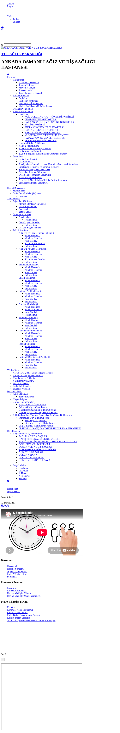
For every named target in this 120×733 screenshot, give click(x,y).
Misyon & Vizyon (27, 87)
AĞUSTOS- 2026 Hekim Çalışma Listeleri (33, 373)
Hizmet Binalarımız (16, 188)
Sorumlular (18, 156)
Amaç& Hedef (25, 90)
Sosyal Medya (19, 465)
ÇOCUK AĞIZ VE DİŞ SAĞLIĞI (35, 447)
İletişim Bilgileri (20, 394)
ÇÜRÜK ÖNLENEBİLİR (31, 457)
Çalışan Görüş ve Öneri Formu (33, 407)
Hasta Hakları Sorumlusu (30, 177)
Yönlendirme (13, 370)
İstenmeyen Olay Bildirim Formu (34, 418)
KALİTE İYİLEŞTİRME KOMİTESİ (42, 132)
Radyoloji (23, 209)
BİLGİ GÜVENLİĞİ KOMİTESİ (40, 119)
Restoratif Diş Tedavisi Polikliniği (34, 357)
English (10, 6)
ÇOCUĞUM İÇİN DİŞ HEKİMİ (34, 444)
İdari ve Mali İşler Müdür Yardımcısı (35, 106)
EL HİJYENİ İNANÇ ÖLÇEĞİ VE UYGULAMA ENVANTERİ (50, 428)
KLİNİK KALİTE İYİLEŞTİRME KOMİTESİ (47, 135)
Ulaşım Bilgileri (20, 399)
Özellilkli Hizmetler (22, 214)
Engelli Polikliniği (27, 278)
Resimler (23, 196)
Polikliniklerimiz (20, 230)
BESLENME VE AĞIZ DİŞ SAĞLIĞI (37, 449)
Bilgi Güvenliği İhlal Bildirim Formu (36, 425)
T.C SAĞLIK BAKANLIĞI (21, 54)
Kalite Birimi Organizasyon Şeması (35, 148)
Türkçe (10, 3)
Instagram (23, 470)
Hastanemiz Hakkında (29, 82)
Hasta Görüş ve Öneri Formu (32, 404)
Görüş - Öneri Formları (23, 402)
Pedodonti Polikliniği (28, 317)
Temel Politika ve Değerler (31, 93)
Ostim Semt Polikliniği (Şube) (27, 193)
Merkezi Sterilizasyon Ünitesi (32, 204)
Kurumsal (11, 77)
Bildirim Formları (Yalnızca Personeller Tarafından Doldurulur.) (42, 415)
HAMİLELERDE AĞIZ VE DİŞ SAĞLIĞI (39, 439)
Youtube (22, 478)
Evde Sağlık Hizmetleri (29, 222)
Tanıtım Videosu (26, 85)
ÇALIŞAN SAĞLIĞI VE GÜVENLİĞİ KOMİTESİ (49, 122)
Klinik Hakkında (32, 235)
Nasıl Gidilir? (31, 241)
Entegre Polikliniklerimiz (30, 291)
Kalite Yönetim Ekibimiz (30, 151)
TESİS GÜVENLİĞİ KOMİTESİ (40, 140)
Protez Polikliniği (27, 344)
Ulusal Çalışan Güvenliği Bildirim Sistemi (38, 412)
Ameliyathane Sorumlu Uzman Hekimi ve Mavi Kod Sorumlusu (48, 164)
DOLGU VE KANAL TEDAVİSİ (35, 460)
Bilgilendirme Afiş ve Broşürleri (27, 433)
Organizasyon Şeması (23, 109)
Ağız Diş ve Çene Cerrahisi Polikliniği (36, 233)
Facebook (23, 468)
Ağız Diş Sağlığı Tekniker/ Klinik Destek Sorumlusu (43, 180)
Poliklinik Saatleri (21, 383)
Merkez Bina (19, 190)
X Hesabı (23, 473)
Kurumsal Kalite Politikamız (32, 143)
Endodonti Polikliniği (28, 264)
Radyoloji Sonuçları (22, 386)
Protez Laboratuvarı (28, 206)
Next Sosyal (24, 476)
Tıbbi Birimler (13, 198)
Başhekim (23, 98)
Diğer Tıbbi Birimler (22, 201)
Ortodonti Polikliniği (28, 304)
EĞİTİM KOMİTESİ (35, 124)
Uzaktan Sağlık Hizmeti (30, 227)
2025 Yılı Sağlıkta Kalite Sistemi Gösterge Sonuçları (43, 153)
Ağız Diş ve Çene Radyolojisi (32, 249)
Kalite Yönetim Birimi (23, 111)
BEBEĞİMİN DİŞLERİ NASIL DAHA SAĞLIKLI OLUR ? (48, 441)
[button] (11, 16)
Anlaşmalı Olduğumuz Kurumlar (28, 375)
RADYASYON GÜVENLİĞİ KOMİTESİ (45, 138)
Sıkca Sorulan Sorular (35, 243)
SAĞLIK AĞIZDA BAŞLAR (33, 436)
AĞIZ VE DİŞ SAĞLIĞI (31, 452)
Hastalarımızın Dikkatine (24, 378)
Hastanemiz (18, 79)
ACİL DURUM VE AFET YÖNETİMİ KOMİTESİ (49, 116)
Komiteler (23, 114)
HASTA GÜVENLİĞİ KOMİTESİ (41, 130)
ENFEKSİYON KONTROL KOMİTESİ (44, 127)
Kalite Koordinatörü (28, 159)
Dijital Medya (13, 431)
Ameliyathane (25, 217)
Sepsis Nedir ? (13, 491)
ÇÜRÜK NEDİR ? (28, 455)
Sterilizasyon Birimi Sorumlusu (33, 182)
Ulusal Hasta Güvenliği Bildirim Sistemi (37, 410)
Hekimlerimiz (31, 219)
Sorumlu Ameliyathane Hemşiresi (34, 169)
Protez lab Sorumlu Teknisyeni (33, 172)
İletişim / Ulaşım (14, 391)
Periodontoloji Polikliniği (30, 330)
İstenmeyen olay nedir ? (36, 420)
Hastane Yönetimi (21, 95)
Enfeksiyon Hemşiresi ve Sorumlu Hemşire (39, 167)
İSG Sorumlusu (26, 161)
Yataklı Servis (25, 212)
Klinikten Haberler (33, 238)
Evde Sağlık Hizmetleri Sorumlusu (35, 175)
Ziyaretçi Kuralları (21, 388)
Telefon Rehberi (26, 396)
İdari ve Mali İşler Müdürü (31, 103)
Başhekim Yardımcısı (28, 101)
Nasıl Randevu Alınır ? (23, 381)
